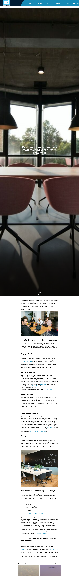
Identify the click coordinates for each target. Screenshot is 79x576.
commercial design (33, 308)
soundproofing (43, 384)
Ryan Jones (40, 294)
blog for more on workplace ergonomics (37, 431)
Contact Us (67, 3)
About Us (48, 3)
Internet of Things (35, 385)
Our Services (31, 3)
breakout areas (49, 427)
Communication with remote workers (34, 513)
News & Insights (57, 3)
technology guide (48, 389)
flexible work (23, 360)
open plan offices (54, 549)
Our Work (40, 3)
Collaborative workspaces (26, 361)
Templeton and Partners (42, 533)
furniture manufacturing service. (39, 409)
